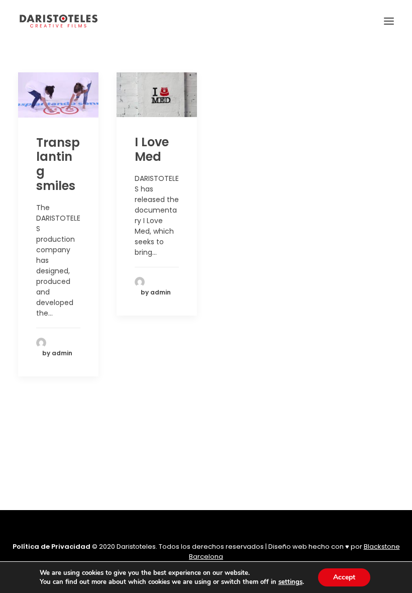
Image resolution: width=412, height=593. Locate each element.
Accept (344, 577)
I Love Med (152, 149)
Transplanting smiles (58, 164)
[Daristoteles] (58, 21)
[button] (389, 21)
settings (290, 581)
